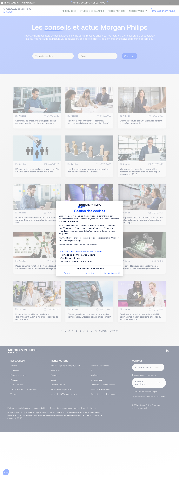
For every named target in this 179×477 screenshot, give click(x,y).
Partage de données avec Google (78, 254)
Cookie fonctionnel (70, 258)
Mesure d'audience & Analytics (77, 261)
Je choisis (89, 273)
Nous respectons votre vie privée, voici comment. (78, 245)
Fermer (67, 273)
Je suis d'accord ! (112, 273)
